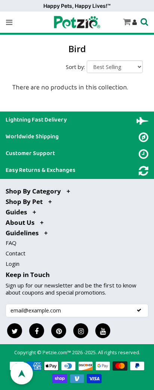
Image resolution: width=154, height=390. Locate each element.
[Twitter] (14, 330)
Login (12, 263)
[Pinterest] (58, 330)
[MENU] (9, 22)
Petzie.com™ (57, 352)
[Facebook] (36, 330)
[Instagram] (80, 330)
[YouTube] (102, 330)
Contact (15, 253)
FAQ (11, 242)
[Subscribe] (139, 310)
